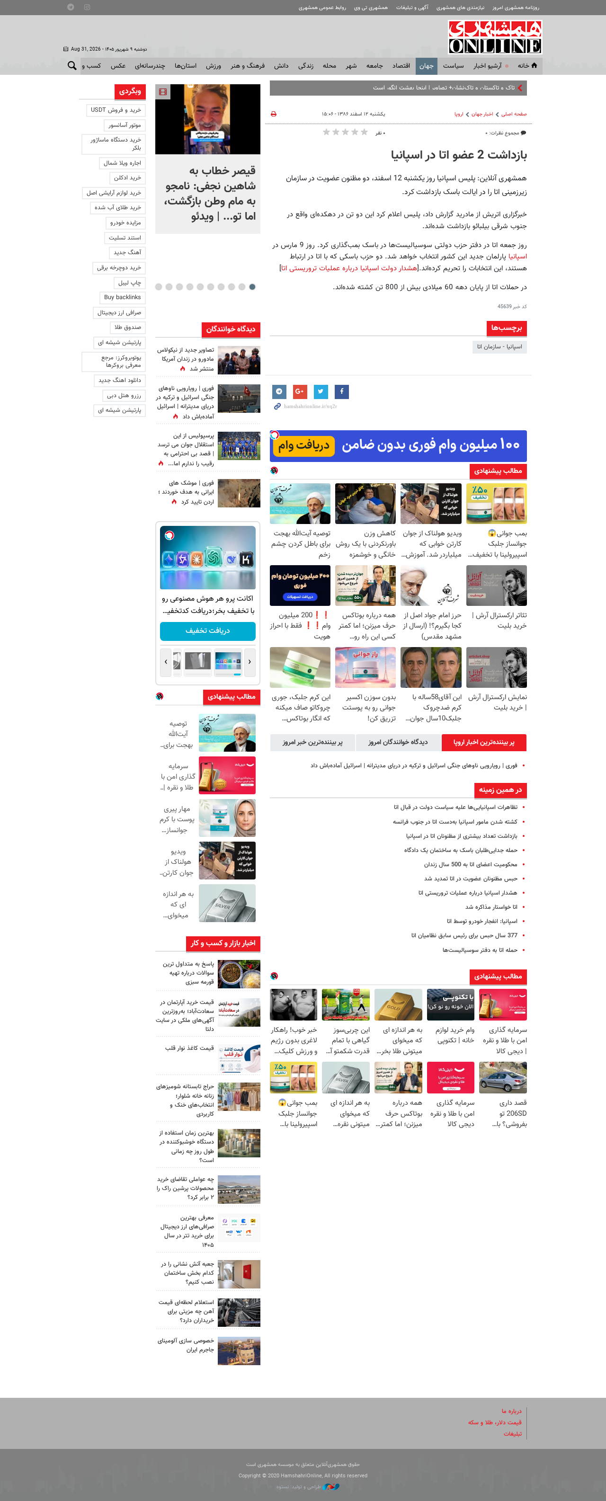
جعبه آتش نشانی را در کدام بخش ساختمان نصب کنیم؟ (187, 1273)
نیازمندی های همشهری (460, 8)
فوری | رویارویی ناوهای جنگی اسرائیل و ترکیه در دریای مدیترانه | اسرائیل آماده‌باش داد (414, 766)
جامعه (374, 66)
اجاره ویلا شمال (122, 163)
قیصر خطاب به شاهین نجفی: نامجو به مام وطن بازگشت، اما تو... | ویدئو (210, 194)
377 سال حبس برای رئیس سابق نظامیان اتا (464, 936)
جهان (426, 66)
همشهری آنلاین (490, 37)
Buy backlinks (122, 297)
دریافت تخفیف (208, 631)
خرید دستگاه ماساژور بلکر (115, 144)
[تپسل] (274, 435)
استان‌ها (185, 66)
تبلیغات (513, 1434)
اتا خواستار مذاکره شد (491, 907)
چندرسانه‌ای (150, 66)
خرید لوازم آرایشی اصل (114, 193)
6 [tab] (200, 287)
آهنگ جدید (127, 253)
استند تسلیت (125, 238)
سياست (453, 66)
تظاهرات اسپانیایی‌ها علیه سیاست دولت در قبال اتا (455, 807)
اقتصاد (401, 66)
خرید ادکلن (127, 178)
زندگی (305, 66)
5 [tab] (210, 287)
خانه (523, 66)
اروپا (458, 114)
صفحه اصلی (514, 114)
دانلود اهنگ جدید (119, 380)
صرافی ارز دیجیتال (119, 313)
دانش (281, 66)
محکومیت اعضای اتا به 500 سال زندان (470, 865)
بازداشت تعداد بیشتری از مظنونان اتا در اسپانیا (461, 836)
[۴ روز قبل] (239, 1228)
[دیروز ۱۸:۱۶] (239, 360)
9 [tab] (168, 287)
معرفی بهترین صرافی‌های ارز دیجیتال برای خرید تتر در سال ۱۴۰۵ (187, 1231)
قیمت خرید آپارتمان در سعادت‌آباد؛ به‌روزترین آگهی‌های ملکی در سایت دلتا (185, 1016)
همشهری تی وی (371, 8)
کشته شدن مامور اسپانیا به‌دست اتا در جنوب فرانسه (455, 822)
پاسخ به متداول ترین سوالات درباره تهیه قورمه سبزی (188, 973)
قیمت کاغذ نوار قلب (189, 1048)
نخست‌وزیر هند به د (491, 88)
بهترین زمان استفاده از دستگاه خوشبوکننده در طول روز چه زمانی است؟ (186, 1146)
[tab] (484, 743)
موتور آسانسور (124, 125)
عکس (118, 66)
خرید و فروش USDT (116, 110)
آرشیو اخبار (487, 66)
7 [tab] (189, 287)
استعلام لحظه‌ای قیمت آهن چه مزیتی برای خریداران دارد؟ (186, 1311)
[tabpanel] (207, 159)
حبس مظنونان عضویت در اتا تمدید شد (470, 879)
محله (329, 66)
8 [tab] (179, 287)
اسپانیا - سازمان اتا (499, 347)
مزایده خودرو (125, 223)
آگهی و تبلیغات (412, 8)
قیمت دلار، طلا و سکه (495, 1423)
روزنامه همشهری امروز (515, 8)
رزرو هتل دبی (124, 395)
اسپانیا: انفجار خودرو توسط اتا (482, 921)
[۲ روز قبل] (239, 1058)
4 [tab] (221, 287)
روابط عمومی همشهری (322, 8)
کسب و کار (86, 66)
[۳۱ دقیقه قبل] (207, 119)
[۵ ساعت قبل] (239, 446)
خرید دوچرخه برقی (119, 268)
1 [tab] (252, 287)
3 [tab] (231, 287)
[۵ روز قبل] (239, 1312)
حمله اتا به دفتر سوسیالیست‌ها (480, 950)
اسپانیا (516, 256)
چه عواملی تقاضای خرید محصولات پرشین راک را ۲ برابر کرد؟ (185, 1188)
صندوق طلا (128, 327)
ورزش (213, 66)
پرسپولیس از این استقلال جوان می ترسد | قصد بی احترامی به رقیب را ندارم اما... (186, 450)
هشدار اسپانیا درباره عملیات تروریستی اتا (468, 893)
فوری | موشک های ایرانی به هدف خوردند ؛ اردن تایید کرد (186, 493)
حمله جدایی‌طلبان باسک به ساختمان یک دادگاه (460, 850)
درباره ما (512, 1411)
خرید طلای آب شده (118, 208)
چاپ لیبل (129, 283)
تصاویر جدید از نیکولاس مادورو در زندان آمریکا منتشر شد (185, 360)
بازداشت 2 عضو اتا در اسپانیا (459, 155)
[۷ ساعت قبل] (239, 493)
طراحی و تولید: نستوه (299, 1487)
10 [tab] (158, 287)
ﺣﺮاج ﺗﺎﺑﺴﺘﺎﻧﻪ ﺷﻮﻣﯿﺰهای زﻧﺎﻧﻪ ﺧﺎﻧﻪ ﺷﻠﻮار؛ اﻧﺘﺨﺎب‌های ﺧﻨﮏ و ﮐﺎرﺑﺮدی (185, 1100)
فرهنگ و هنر (248, 66)
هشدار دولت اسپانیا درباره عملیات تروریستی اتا (349, 268)
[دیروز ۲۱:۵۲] (239, 398)
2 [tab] (241, 287)
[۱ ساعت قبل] (239, 974)
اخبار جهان (482, 114)
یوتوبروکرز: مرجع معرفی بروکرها (121, 362)
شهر (351, 66)
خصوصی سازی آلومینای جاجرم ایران (186, 1345)
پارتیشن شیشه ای (119, 342)
